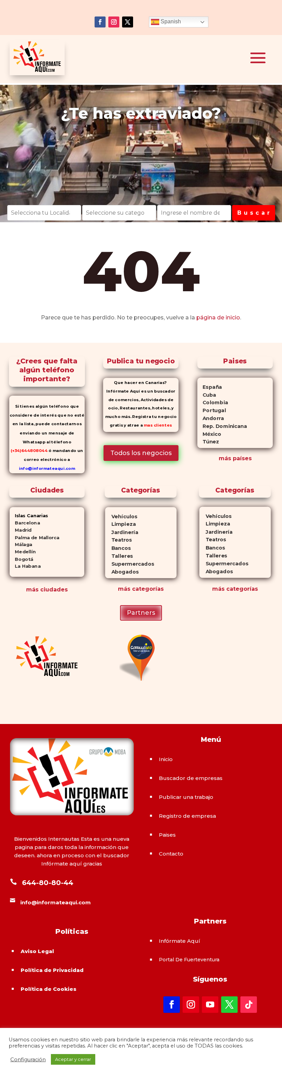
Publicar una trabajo (186, 797)
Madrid (20, 530)
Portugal (211, 410)
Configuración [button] (28, 1059)
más (124, 589)
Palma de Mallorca (34, 537)
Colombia (212, 402)
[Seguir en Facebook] (100, 21)
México (209, 434)
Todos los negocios (141, 453)
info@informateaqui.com (47, 468)
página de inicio (218, 317)
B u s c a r (253, 213)
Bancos (118, 548)
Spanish (170, 21)
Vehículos (121, 516)
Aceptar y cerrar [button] (73, 1059)
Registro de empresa (187, 816)
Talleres (119, 556)
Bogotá (21, 559)
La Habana (24, 566)
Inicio (166, 759)
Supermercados (129, 564)
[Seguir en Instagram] (113, 21)
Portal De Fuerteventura (189, 960)
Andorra (210, 418)
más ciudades (47, 589)
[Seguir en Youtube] (210, 1004)
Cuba (206, 395)
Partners (141, 612)
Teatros (118, 540)
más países (235, 458)
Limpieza (120, 524)
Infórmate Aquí (179, 941)
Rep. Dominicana (222, 426)
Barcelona (24, 523)
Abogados (122, 572)
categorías (147, 589)
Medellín (22, 552)
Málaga (20, 544)
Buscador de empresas (191, 778)
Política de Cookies (48, 989)
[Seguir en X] (127, 21)
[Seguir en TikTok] (248, 1004)
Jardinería (121, 532)
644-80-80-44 (47, 883)
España (209, 387)
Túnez (208, 442)
